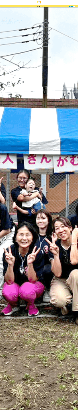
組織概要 (38, 6)
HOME (34, 6)
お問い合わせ (72, 6)
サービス (43, 6)
